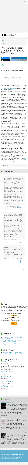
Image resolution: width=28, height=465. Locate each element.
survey (6, 165)
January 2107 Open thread (7, 381)
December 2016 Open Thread (8, 386)
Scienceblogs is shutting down (8, 361)
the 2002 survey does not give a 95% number (14, 87)
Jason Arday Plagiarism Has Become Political (12, 352)
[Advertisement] (14, 16)
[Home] (9, 35)
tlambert (8, 65)
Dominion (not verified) (10, 258)
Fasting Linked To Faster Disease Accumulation (12, 337)
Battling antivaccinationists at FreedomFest (11, 417)
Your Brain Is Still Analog (7, 338)
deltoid (3, 40)
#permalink (19, 207)
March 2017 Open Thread (7, 376)
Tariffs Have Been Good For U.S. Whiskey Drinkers (13, 336)
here (15, 100)
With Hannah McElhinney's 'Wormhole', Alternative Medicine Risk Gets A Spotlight (13, 341)
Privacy (22, 453)
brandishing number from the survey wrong (10, 129)
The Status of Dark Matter (7, 402)
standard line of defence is (13, 72)
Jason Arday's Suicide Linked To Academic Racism (13, 353)
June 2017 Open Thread (6, 371)
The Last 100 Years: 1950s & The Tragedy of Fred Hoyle (14, 432)
